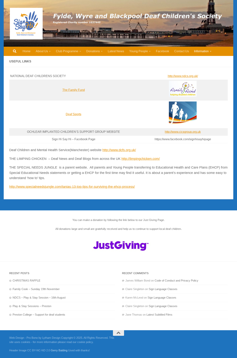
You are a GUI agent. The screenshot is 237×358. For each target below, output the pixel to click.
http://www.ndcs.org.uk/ (183, 76)
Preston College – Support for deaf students (39, 314)
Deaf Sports (73, 114)
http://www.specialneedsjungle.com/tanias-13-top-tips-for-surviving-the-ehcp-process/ (72, 187)
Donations (93, 51)
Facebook (162, 51)
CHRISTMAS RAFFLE (26, 280)
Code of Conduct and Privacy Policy (176, 280)
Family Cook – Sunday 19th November (36, 289)
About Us (42, 51)
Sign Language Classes (163, 289)
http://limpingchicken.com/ (140, 159)
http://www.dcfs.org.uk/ (119, 150)
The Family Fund (73, 89)
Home (27, 51)
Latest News (116, 51)
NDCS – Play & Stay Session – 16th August (39, 297)
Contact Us (181, 51)
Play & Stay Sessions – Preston (32, 306)
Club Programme (67, 51)
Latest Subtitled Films (159, 314)
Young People (138, 51)
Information (201, 51)
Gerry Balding (59, 350)
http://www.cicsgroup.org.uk (183, 131)
